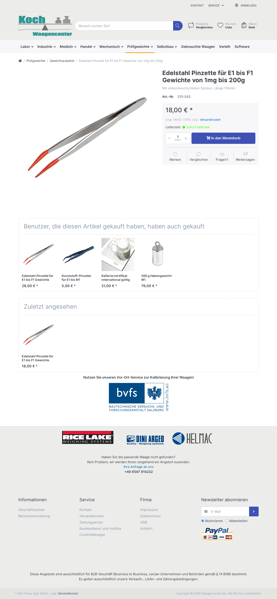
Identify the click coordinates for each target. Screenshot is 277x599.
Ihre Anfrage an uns (139, 467)
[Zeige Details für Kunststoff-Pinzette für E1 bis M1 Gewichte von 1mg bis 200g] (78, 254)
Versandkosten (210, 119)
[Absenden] (254, 511)
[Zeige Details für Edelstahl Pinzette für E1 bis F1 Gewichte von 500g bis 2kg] (38, 254)
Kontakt (197, 5)
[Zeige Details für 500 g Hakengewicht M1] (157, 254)
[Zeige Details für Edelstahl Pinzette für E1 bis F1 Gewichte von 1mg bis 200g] (38, 335)
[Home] (20, 60)
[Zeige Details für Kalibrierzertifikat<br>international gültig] (118, 254)
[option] (87, 138)
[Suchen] (178, 26)
